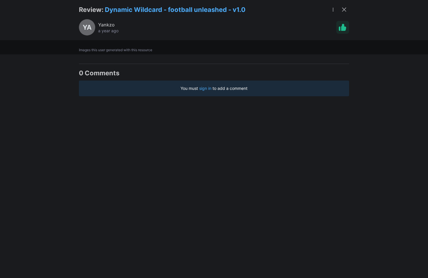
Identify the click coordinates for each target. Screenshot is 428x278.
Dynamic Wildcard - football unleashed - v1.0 (175, 9)
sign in (205, 88)
